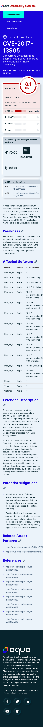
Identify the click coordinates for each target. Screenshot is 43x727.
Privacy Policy (9, 693)
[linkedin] (28, 702)
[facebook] (8, 702)
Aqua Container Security (16, 651)
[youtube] (8, 712)
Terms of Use (21, 693)
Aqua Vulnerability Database (18, 6)
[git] (18, 712)
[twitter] (18, 702)
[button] (41, 5)
